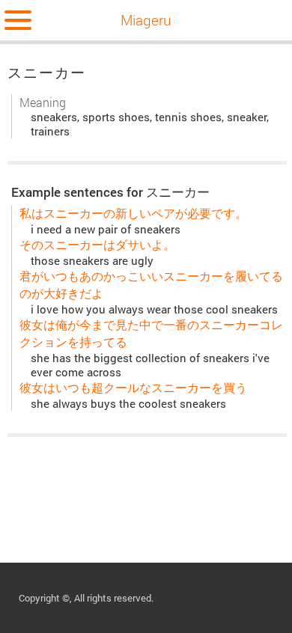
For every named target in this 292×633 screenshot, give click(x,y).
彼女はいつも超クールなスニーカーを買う (133, 387)
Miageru (146, 19)
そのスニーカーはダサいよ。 (97, 244)
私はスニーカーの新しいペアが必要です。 (133, 213)
